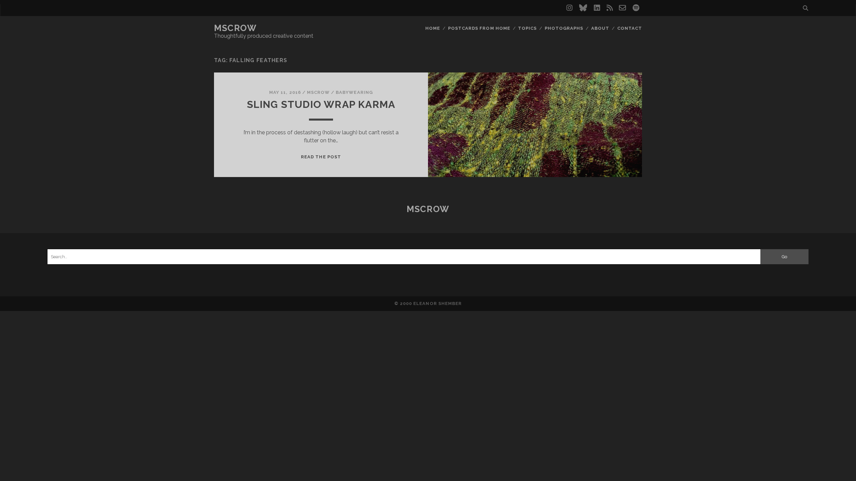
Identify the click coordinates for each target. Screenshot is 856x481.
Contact (629, 28)
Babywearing (354, 92)
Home (432, 28)
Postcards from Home (479, 28)
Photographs (564, 28)
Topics (527, 28)
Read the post (321, 156)
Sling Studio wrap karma (321, 104)
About (600, 28)
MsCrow (235, 28)
